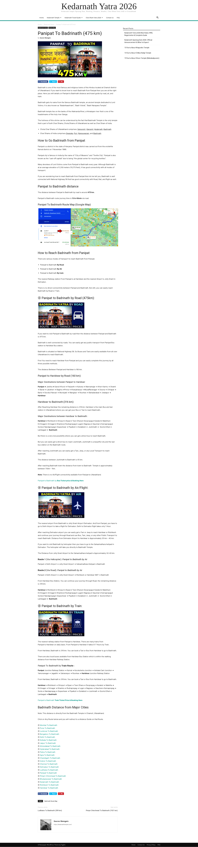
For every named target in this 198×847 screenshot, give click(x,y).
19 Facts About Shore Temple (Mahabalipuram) (141, 58)
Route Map (52, 27)
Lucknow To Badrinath (49, 731)
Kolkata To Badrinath (48, 740)
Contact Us (110, 18)
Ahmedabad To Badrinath (50, 746)
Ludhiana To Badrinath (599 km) (50, 810)
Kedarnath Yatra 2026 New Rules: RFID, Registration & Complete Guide (138, 34)
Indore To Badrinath (48, 761)
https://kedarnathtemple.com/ (63, 824)
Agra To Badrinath (47, 755)
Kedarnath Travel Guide (73, 18)
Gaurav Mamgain (45, 38)
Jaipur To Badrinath (48, 743)
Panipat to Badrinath (60, 700)
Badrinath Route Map (50, 801)
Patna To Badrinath (47, 752)
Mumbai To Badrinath (48, 725)
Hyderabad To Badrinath (50, 749)
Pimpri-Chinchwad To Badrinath (53, 776)
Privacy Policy (151, 845)
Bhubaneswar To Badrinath (51, 779)
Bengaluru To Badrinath (49, 734)
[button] (157, 18)
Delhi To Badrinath (47, 737)
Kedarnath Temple (53, 18)
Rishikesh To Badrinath (49, 785)
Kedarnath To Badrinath (49, 782)
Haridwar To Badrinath (49, 788)
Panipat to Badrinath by (61, 481)
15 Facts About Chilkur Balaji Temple (137, 53)
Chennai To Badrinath (49, 764)
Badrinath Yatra (49, 24)
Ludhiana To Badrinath (49, 770)
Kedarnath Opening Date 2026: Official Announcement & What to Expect (138, 41)
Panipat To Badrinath (48, 773)
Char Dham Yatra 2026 (93, 18)
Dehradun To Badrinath (49, 767)
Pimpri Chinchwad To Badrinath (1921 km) (102, 810)
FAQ (118, 18)
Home (41, 18)
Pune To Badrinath (47, 728)
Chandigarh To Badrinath (50, 758)
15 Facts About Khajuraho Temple (136, 48)
